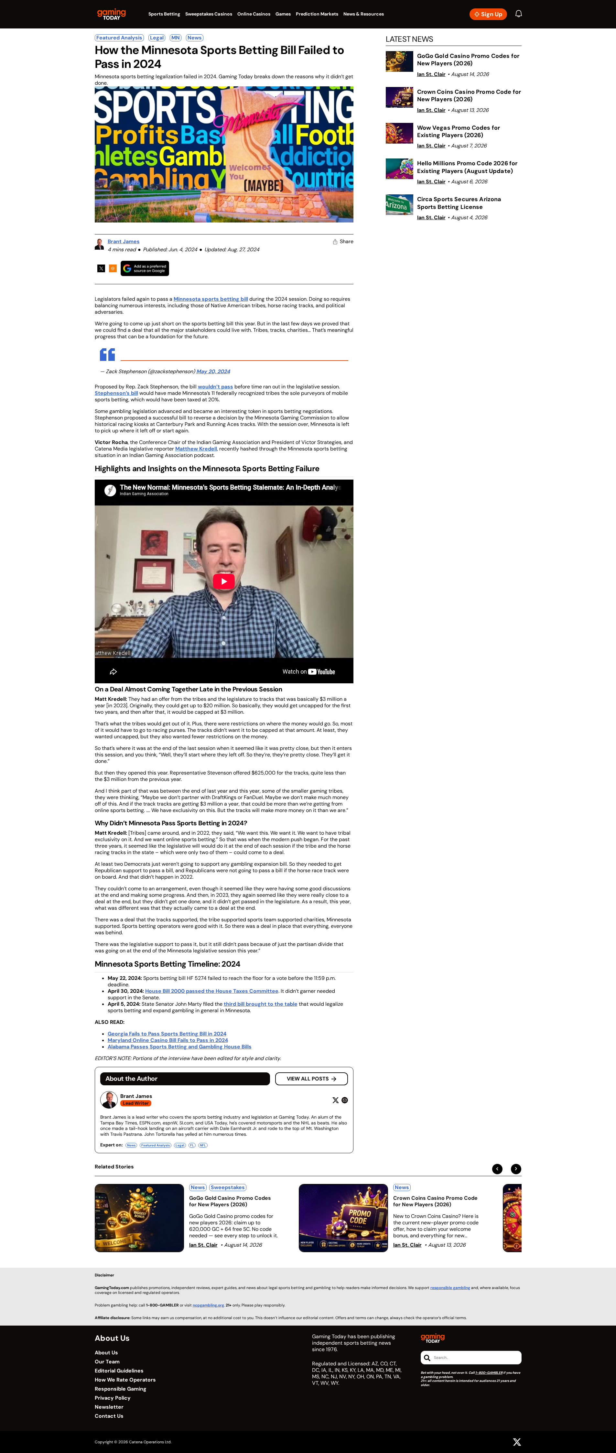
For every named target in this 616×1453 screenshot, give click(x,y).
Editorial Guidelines (119, 1371)
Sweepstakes (228, 1187)
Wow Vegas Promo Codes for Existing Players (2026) (458, 131)
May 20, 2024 (213, 371)
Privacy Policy (113, 1398)
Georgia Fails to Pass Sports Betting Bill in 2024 (167, 1033)
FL (192, 1145)
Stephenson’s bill (116, 393)
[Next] (516, 1169)
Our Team (107, 1362)
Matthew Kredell (196, 448)
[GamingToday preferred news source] (145, 268)
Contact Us (109, 1416)
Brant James (124, 241)
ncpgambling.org (208, 1305)
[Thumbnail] (139, 1218)
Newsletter (109, 1407)
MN (175, 37)
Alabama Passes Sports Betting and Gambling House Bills (180, 1046)
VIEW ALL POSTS (308, 1078)
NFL (203, 1145)
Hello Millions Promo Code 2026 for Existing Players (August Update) (467, 167)
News (195, 37)
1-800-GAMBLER (489, 1373)
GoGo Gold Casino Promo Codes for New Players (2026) (468, 59)
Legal (157, 37)
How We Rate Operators (125, 1380)
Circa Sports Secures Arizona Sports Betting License (459, 203)
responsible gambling (450, 1287)
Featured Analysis (119, 37)
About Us (106, 1353)
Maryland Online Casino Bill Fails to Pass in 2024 (168, 1040)
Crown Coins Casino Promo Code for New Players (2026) (469, 95)
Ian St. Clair (431, 74)
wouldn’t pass (215, 386)
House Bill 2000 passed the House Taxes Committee (211, 991)
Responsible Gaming (120, 1389)
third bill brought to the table (260, 1004)
